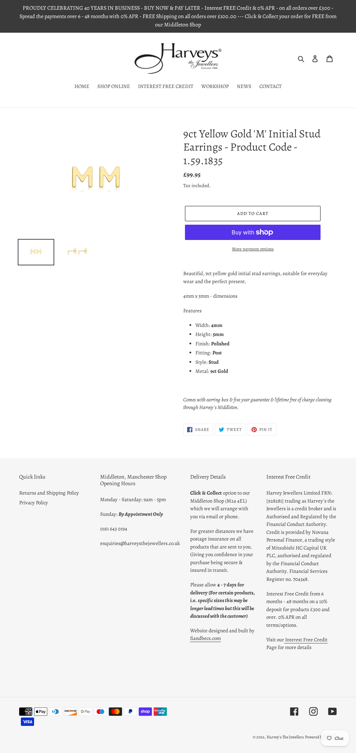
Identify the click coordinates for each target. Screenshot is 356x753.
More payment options (253, 249)
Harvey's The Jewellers (285, 737)
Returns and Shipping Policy (49, 492)
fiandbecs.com (205, 638)
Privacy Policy (33, 502)
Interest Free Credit (305, 639)
